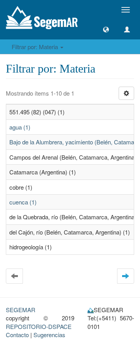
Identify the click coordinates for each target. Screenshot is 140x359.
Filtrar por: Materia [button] (36, 47)
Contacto (17, 335)
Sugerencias (49, 335)
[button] (106, 29)
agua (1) (19, 127)
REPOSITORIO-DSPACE (39, 326)
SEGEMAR (20, 310)
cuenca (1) (23, 202)
